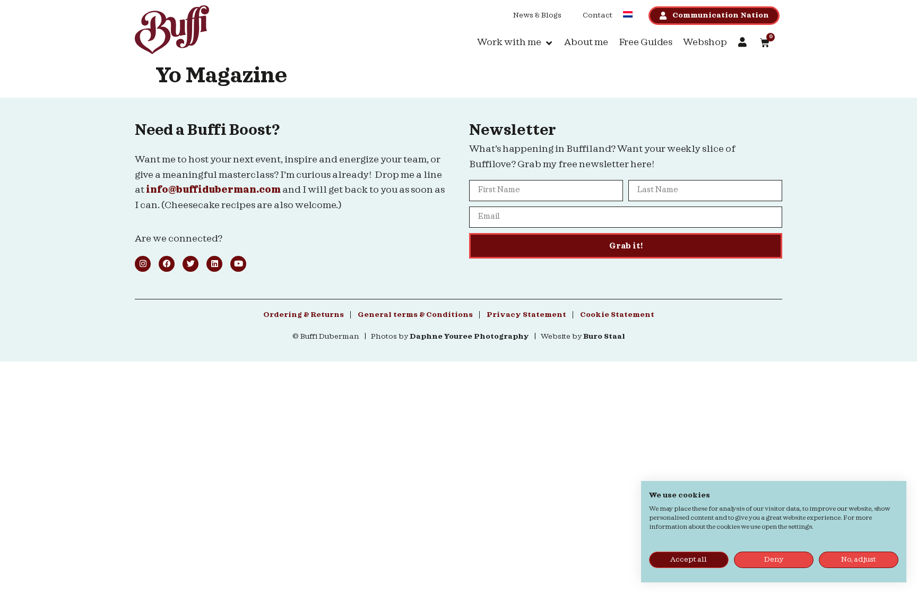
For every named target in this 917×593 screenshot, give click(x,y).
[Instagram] (143, 264)
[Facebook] (167, 264)
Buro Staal (604, 336)
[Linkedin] (214, 264)
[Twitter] (190, 264)
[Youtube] (238, 264)
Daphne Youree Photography (469, 336)
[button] (515, 42)
